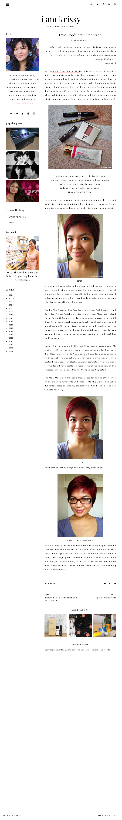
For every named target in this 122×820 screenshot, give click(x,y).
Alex (75, 354)
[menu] (7, 4)
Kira (85, 354)
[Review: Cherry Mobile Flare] (22, 149)
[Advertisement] (23, 741)
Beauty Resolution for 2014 (66, 71)
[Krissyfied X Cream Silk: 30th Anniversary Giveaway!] (22, 201)
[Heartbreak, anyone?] (22, 178)
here (59, 386)
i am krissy (61, 19)
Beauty (52, 583)
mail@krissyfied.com (22, 103)
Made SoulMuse (108, 816)
